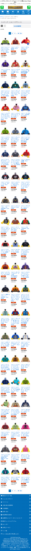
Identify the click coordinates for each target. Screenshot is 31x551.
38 (18, 33)
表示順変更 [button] (18, 26)
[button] (2, 7)
